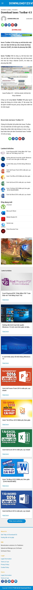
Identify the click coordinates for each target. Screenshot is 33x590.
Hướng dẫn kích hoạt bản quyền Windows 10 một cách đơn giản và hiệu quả (18, 158)
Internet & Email (6, 9)
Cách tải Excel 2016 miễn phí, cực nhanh (18, 182)
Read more (6, 299)
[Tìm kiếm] (31, 3)
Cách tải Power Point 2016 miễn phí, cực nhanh (18, 171)
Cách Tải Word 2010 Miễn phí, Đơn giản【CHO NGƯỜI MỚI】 (18, 189)
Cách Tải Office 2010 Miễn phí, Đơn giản (18, 176)
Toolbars (15, 9)
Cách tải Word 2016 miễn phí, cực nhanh (18, 194)
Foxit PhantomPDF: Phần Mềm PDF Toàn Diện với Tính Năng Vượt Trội (18, 152)
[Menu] (2, 3)
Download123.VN (16, 3)
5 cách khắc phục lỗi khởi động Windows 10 (18, 164)
